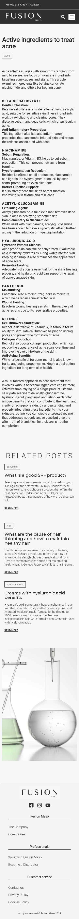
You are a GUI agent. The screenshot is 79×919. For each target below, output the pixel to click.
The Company (18, 827)
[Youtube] (47, 805)
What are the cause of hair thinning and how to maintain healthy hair (36, 539)
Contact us (16, 888)
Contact (34, 4)
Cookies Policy (18, 902)
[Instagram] (39, 805)
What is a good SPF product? (35, 475)
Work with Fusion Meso (25, 857)
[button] (71, 17)
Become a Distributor (23, 865)
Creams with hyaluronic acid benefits (34, 595)
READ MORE (11, 508)
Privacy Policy (18, 895)
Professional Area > (16, 4)
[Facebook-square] (31, 805)
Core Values (16, 834)
